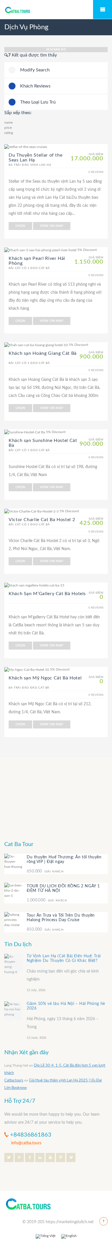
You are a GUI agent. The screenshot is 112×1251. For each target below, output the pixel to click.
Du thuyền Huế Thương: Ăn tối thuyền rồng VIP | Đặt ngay (64, 859)
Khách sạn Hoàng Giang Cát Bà (43, 353)
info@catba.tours (26, 1143)
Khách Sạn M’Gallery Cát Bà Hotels (47, 593)
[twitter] (8, 1157)
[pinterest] (60, 1157)
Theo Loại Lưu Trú (38, 102)
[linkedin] (40, 1157)
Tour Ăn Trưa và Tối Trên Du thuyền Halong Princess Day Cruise (61, 917)
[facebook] (29, 1157)
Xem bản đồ (56, 49)
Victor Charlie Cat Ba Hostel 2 (42, 519)
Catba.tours (13, 1081)
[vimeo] (71, 1157)
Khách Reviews (35, 86)
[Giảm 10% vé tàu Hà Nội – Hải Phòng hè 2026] (13, 1011)
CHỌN (20, 225)
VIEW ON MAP (51, 225)
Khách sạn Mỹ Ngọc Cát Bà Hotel (45, 678)
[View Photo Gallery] (25, 146)
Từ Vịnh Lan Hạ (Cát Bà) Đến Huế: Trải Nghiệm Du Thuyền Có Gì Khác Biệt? (64, 958)
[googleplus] (19, 1157)
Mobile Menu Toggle (102, 9)
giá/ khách (45, 871)
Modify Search (35, 70)
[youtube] (50, 1157)
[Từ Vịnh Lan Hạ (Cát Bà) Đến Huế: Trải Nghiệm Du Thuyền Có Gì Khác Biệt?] (13, 963)
